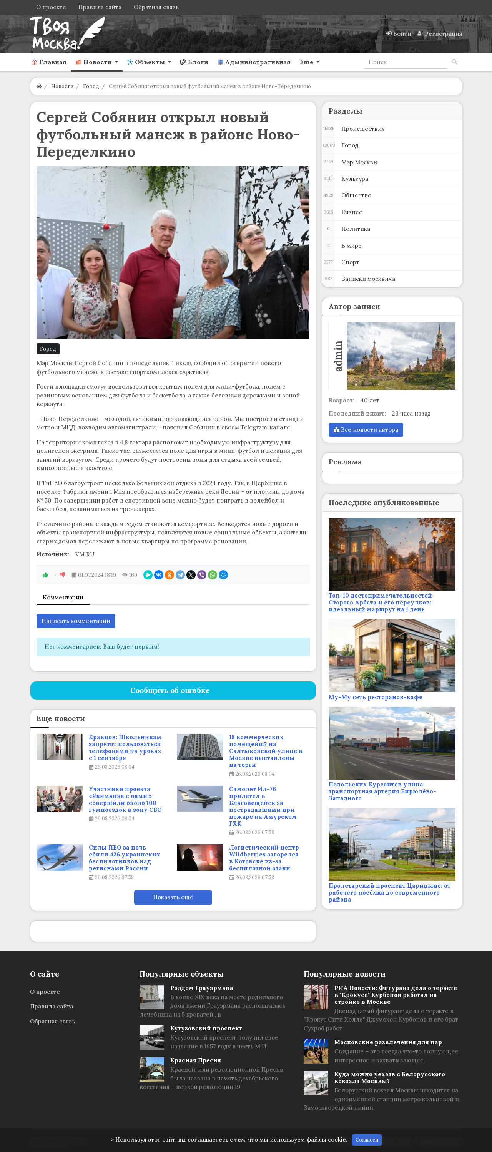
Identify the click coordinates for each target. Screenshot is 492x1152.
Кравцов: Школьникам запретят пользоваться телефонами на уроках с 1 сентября (125, 747)
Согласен (367, 1140)
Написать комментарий (76, 620)
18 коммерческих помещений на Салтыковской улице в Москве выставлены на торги (266, 751)
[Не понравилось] (62, 575)
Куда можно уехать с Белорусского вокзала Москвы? (389, 1077)
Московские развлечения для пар (388, 1042)
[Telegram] (180, 574)
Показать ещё (173, 897)
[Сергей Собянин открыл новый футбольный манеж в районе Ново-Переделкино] (173, 252)
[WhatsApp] (212, 574)
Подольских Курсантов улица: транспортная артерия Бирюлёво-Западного (382, 791)
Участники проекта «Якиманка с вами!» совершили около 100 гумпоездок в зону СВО (125, 799)
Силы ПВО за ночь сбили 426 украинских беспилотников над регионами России (124, 858)
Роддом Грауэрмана (201, 988)
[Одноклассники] (169, 574)
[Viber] (201, 574)
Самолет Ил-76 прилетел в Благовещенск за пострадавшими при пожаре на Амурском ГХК (263, 806)
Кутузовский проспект (206, 1028)
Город (48, 349)
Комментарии (63, 597)
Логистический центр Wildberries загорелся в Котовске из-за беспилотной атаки (264, 858)
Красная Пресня (195, 1060)
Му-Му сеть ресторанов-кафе (375, 697)
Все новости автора (368, 429)
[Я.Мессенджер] (148, 574)
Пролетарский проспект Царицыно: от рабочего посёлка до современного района (389, 892)
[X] (191, 574)
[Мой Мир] (223, 574)
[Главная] (39, 86)
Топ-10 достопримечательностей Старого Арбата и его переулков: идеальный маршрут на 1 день (380, 602)
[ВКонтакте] (158, 574)
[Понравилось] (45, 575)
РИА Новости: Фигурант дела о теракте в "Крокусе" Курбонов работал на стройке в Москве (395, 994)
